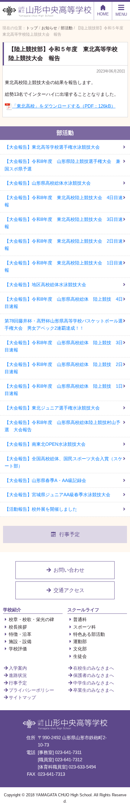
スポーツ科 (84, 626)
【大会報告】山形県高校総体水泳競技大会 (48, 183)
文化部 (80, 648)
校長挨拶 (18, 626)
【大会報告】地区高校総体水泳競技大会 (45, 284)
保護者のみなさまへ (93, 675)
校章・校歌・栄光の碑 (31, 619)
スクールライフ (83, 609)
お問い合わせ (68, 570)
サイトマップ (22, 697)
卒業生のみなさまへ (93, 690)
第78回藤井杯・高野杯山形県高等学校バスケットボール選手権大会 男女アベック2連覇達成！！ (64, 324)
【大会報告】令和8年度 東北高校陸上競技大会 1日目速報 (64, 266)
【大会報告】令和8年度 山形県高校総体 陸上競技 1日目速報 (64, 389)
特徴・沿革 (20, 634)
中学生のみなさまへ (93, 682)
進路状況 (18, 675)
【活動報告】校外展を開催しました (41, 509)
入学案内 (18, 668)
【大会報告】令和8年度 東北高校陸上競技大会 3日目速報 (64, 223)
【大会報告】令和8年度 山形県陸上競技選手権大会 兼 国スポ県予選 (65, 165)
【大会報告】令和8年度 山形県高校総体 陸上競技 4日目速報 (64, 302)
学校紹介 (12, 609)
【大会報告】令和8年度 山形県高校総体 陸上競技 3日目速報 (64, 346)
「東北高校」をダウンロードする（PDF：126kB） (63, 105)
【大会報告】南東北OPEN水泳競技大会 (45, 444)
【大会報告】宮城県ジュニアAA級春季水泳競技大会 (57, 494)
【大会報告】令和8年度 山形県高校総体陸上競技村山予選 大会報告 (62, 426)
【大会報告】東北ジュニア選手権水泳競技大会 (52, 407)
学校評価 (18, 648)
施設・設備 (20, 641)
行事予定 (69, 534)
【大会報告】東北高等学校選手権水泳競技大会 (52, 147)
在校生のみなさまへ (93, 668)
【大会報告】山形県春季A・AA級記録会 (45, 480)
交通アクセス (68, 590)
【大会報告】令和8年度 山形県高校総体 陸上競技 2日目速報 (64, 368)
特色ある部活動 (89, 634)
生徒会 (80, 656)
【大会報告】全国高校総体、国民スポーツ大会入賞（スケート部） (63, 462)
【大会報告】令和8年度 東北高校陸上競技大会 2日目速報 (64, 244)
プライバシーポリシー (31, 690)
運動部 (80, 641)
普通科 (80, 619)
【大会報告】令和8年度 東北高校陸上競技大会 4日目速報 (64, 201)
